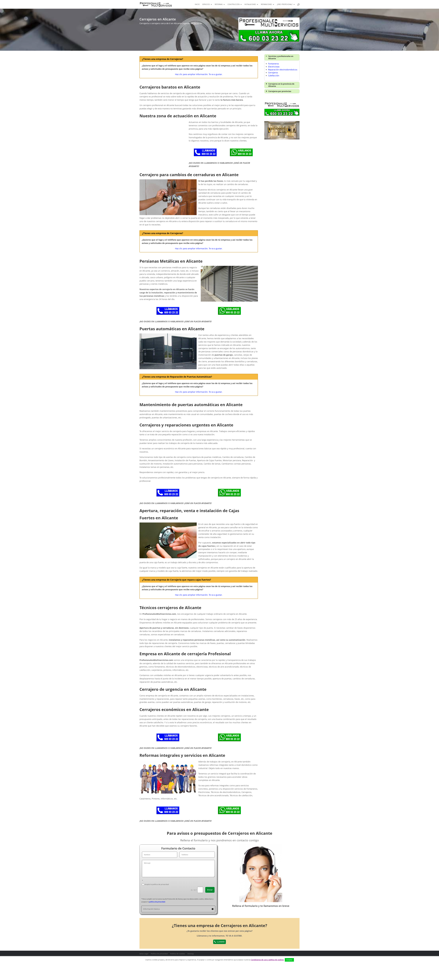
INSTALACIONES (250, 4)
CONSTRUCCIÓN (234, 4)
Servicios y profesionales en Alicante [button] (280, 57)
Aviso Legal (143, 954)
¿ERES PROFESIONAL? (285, 4)
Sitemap (190, 954)
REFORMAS (219, 4)
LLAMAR (221, 941)
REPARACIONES (266, 4)
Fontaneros (273, 63)
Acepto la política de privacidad (157, 884)
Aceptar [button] (289, 960)
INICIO (197, 4)
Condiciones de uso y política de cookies (267, 960)
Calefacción (273, 75)
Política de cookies (177, 954)
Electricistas (274, 66)
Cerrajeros (273, 72)
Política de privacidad (159, 954)
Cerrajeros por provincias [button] (279, 91)
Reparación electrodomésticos (282, 69)
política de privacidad (157, 902)
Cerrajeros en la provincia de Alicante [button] (281, 85)
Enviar (210, 889)
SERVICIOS (206, 4)
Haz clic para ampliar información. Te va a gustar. (198, 74)
